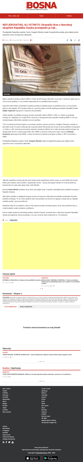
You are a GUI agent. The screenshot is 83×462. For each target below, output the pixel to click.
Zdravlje (44, 395)
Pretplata (6, 430)
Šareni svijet (46, 416)
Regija (5, 403)
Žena (43, 408)
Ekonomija (6, 399)
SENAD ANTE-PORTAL (49, 420)
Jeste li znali (46, 388)
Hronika (5, 397)
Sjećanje (44, 391)
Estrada (44, 410)
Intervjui (5, 395)
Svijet (4, 408)
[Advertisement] (41, 162)
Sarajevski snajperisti (49, 422)
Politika (69, 16)
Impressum (6, 435)
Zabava (44, 412)
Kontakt (5, 432)
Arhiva (5, 426)
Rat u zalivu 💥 (14, 16)
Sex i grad (45, 405)
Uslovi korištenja (8, 437)
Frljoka (44, 414)
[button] (78, 45)
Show (43, 403)
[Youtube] (13, 442)
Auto (43, 401)
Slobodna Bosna (41, 453)
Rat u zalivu (6, 388)
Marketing (6, 428)
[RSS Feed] (3, 442)
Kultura (44, 393)
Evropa (5, 405)
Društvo (5, 410)
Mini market (7, 412)
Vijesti (41, 16)
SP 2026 (44, 418)
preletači (13, 220)
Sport (4, 401)
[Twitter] (9, 442)
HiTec (43, 399)
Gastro (44, 397)
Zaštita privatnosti (9, 439)
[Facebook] (6, 442)
